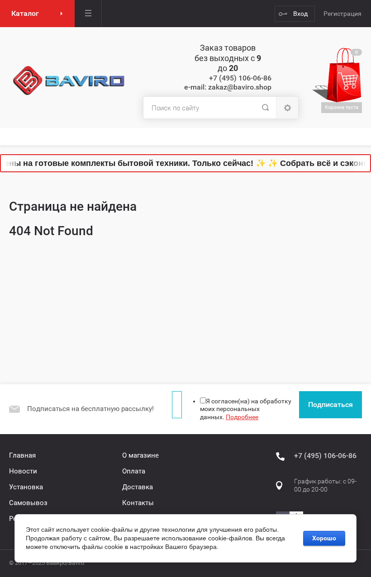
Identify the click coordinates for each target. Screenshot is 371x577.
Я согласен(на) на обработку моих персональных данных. (245, 409)
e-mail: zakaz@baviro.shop (227, 87)
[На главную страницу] (69, 81)
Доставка (137, 487)
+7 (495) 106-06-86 (240, 78)
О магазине (140, 455)
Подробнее (242, 417)
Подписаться (330, 404)
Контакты (138, 503)
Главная (22, 455)
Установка (26, 487)
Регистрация (342, 13)
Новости (23, 471)
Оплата (133, 471)
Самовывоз (28, 503)
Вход (300, 13)
